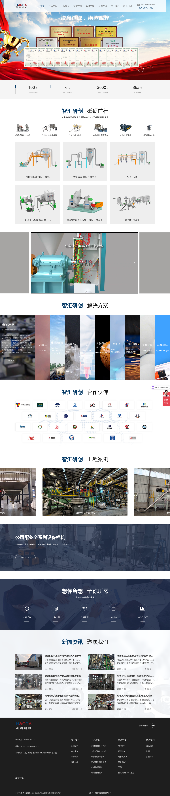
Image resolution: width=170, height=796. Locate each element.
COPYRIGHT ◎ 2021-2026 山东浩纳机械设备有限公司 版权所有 (38, 793)
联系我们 (127, 6)
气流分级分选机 (97, 756)
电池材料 (122, 746)
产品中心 (52, 6)
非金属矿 (122, 762)
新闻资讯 (102, 6)
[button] (18, 69)
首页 (42, 6)
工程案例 (65, 6)
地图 (148, 751)
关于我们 (115, 6)
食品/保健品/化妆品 (126, 772)
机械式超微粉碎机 (98, 746)
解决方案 (90, 6)
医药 (120, 767)
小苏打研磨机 (97, 767)
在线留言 (150, 756)
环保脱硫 (122, 751)
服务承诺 (74, 762)
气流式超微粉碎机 (98, 751)
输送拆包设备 (97, 772)
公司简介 (74, 746)
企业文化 (74, 751)
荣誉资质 (77, 6)
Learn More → (25, 557)
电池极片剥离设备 (98, 762)
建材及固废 (122, 756)
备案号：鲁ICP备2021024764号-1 (100, 793)
